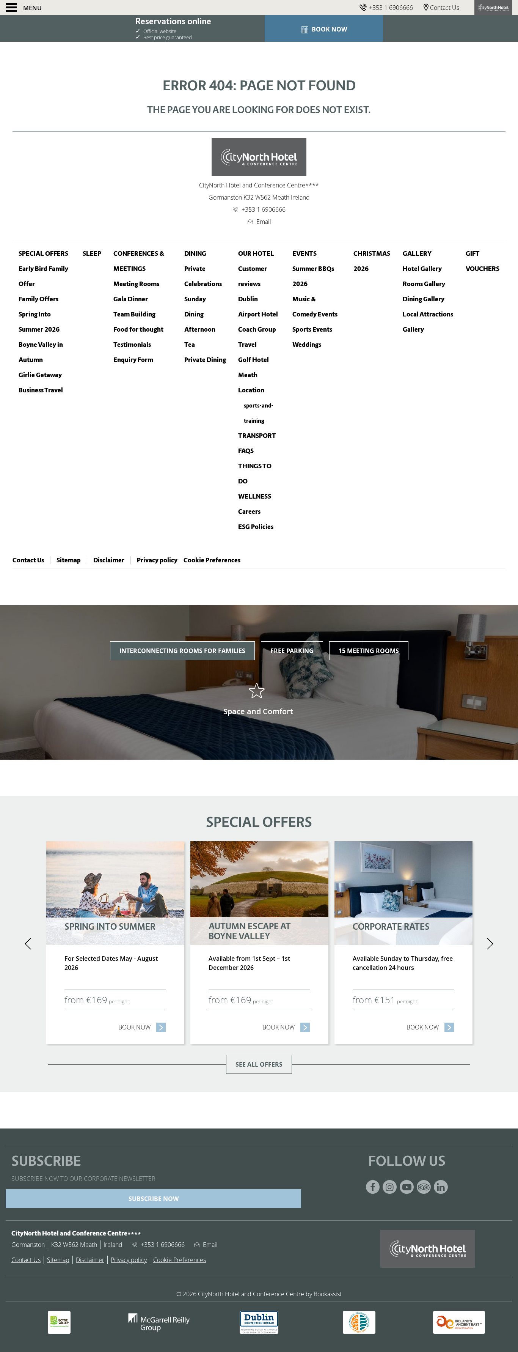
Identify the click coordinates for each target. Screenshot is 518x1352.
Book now (142, 1027)
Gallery (417, 254)
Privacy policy (157, 560)
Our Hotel (256, 254)
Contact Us (28, 560)
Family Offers (38, 299)
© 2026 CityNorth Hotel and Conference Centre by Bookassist (259, 1294)
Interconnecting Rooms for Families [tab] (182, 651)
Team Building (134, 314)
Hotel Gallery (422, 269)
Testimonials (132, 345)
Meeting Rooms (136, 284)
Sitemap (69, 560)
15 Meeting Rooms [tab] (369, 651)
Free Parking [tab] (292, 651)
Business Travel (41, 390)
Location (251, 390)
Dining (195, 254)
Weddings (306, 345)
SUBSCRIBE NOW (154, 1199)
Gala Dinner (130, 299)
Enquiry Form (133, 360)
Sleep (92, 254)
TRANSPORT (257, 436)
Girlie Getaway (40, 375)
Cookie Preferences (212, 560)
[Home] (493, 7)
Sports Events (312, 330)
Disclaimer (108, 560)
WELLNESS (254, 497)
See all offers (259, 1064)
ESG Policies (255, 527)
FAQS (246, 451)
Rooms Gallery (424, 284)
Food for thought (138, 330)
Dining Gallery (423, 299)
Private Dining (205, 360)
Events (304, 254)
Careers (249, 512)
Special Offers (43, 254)
